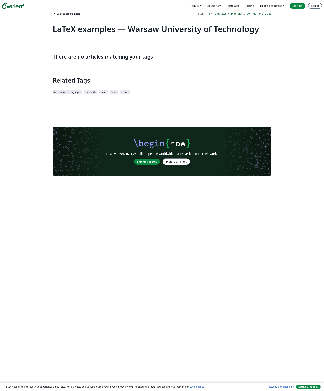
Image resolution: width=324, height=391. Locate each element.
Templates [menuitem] (233, 6)
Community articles (259, 13)
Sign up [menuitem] (297, 6)
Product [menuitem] (194, 6)
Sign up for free (147, 161)
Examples (236, 13)
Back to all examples (66, 13)
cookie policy (197, 386)
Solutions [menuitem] (213, 6)
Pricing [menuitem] (249, 6)
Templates (220, 13)
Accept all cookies (308, 386)
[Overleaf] (13, 5)
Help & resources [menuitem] (271, 6)
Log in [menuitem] (315, 6)
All (208, 13)
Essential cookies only (281, 386)
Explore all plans (176, 161)
